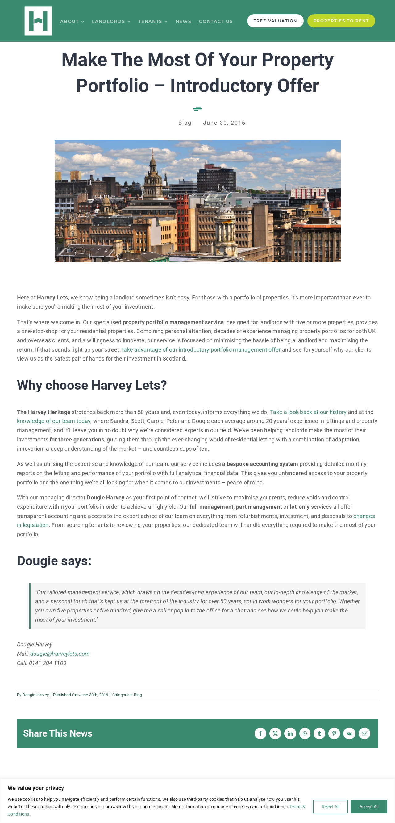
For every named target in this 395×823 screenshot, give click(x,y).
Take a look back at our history (308, 412)
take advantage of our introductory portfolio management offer (201, 349)
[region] (197, 801)
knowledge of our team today (53, 421)
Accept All (369, 806)
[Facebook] (260, 733)
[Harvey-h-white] (38, 7)
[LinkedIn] (290, 733)
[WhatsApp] (305, 733)
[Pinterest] (334, 733)
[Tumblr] (319, 733)
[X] (275, 733)
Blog (138, 694)
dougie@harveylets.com (60, 653)
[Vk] (349, 733)
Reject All (330, 806)
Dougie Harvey (36, 694)
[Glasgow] (198, 142)
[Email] (364, 733)
